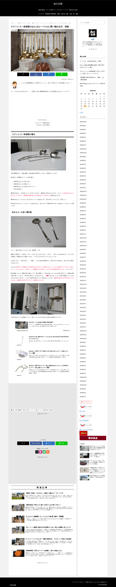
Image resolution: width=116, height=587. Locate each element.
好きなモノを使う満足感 (43, 125)
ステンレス (39, 410)
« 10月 (81, 112)
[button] (104, 23)
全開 (92, 39)
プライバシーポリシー (78, 582)
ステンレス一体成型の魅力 (43, 123)
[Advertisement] (42, 105)
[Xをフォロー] (37, 451)
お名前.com (103, 582)
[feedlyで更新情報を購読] (44, 451)
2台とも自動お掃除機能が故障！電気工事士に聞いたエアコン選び (92, 66)
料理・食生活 (23, 410)
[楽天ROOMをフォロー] (40, 451)
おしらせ (96, 582)
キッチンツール (31, 410)
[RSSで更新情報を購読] (47, 451)
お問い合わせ (89, 582)
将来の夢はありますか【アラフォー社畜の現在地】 (92, 85)
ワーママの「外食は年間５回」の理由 (90, 61)
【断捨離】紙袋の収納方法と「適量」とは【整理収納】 (92, 78)
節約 (52, 410)
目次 (40, 119)
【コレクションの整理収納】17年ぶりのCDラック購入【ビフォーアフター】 (92, 72)
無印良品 (47, 410)
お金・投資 (15, 410)
